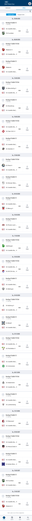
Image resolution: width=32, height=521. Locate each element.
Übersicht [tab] (7, 8)
